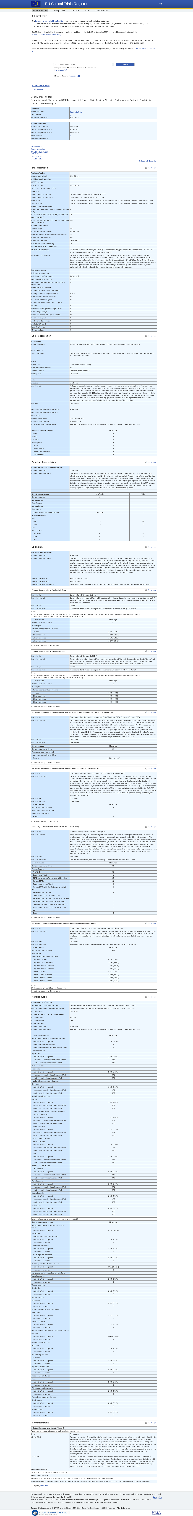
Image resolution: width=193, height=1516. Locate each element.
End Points (35, 154)
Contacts (75, 10)
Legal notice (157, 1497)
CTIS (100, 1500)
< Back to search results (40, 85)
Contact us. (44, 1486)
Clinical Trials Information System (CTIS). (46, 35)
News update (101, 10)
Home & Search (40, 10)
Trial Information (36, 147)
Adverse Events (36, 156)
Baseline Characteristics (39, 151)
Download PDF (38, 90)
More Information (37, 159)
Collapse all (143, 161)
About (87, 10)
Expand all (153, 161)
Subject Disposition (38, 149)
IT (71, 114)
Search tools (73, 76)
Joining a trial (59, 10)
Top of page (152, 168)
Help (160, 4)
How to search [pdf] (60, 70)
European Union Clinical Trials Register (49, 21)
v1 (71, 136)
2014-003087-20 (76, 111)
